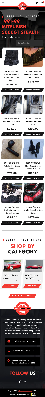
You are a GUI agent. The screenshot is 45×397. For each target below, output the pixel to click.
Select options (12, 90)
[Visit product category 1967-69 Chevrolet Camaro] (12, 266)
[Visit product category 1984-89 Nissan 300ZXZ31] (34, 266)
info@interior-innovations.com (24, 341)
